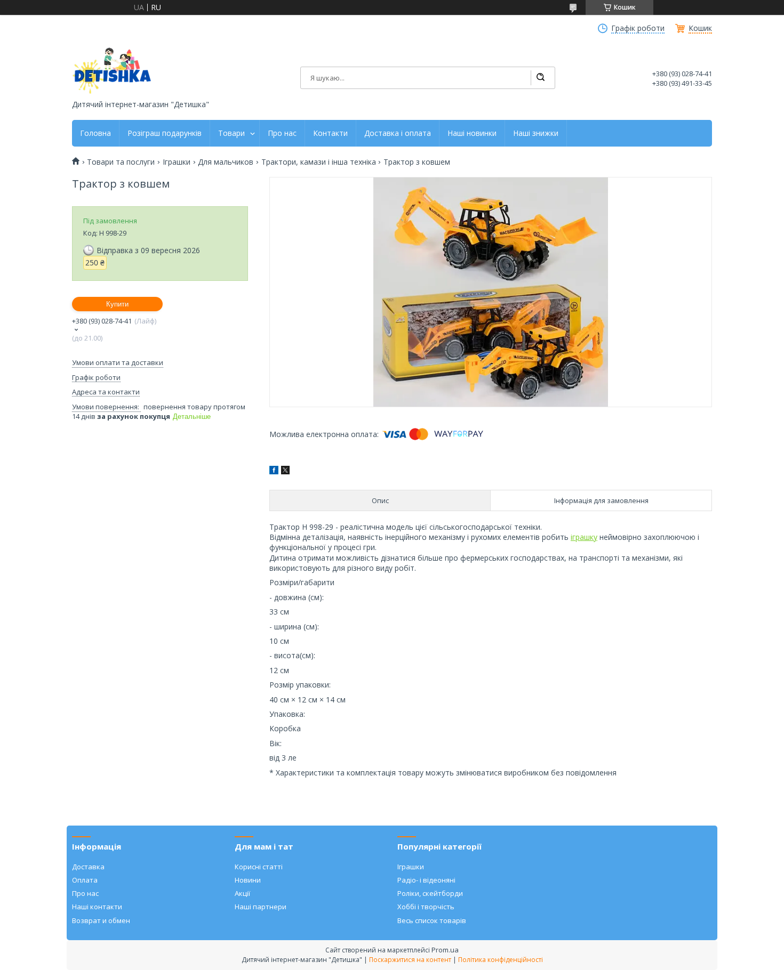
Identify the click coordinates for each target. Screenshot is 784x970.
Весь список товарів (431, 920)
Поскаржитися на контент (410, 959)
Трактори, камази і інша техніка (318, 162)
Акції (242, 893)
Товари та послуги (121, 162)
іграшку (584, 537)
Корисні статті (259, 866)
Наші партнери (260, 906)
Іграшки (176, 162)
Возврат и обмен (101, 920)
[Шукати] (540, 77)
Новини (248, 880)
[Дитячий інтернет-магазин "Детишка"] (112, 70)
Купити (117, 304)
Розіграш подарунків (164, 133)
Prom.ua (445, 950)
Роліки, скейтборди (430, 893)
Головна (95, 133)
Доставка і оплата (397, 133)
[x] (285, 471)
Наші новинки (472, 133)
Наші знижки (535, 133)
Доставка (88, 866)
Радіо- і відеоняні (426, 880)
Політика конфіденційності (500, 959)
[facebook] (273, 471)
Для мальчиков (225, 162)
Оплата (85, 880)
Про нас (282, 133)
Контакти (330, 133)
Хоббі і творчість (425, 906)
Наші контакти (97, 906)
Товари (231, 133)
